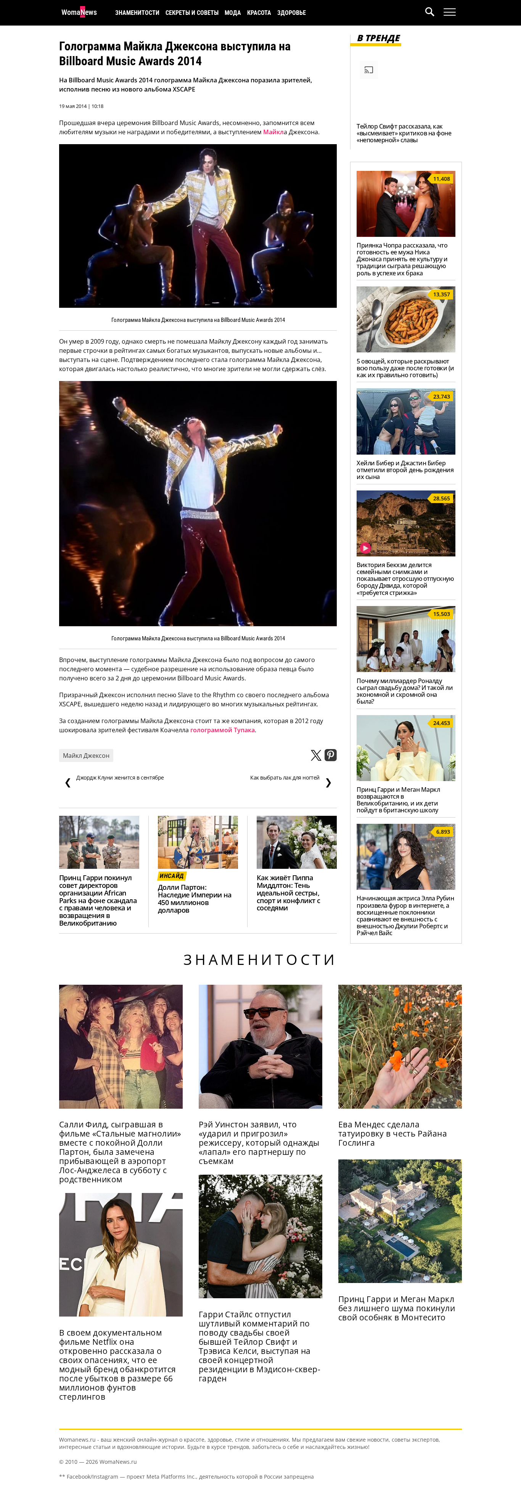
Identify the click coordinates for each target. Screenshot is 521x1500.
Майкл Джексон (86, 755)
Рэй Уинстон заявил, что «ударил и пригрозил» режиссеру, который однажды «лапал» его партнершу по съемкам (259, 1142)
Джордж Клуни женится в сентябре (114, 781)
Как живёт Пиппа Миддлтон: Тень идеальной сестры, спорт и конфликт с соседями (288, 893)
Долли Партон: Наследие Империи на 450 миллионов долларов (195, 899)
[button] (434, 12)
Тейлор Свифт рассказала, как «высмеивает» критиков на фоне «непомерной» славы (404, 133)
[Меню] (450, 12)
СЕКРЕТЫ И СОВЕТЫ (192, 12)
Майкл (273, 132)
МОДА (233, 12)
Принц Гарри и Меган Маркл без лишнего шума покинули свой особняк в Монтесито (396, 1308)
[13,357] (406, 350)
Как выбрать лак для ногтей (291, 781)
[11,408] (406, 234)
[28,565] (406, 554)
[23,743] (406, 452)
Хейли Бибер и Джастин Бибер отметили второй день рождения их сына (405, 470)
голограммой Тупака (222, 730)
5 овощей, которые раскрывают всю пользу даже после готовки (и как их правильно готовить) (405, 368)
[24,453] (406, 779)
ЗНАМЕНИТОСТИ (137, 12)
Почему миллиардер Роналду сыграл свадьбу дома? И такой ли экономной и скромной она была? (405, 691)
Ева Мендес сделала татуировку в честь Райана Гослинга (392, 1133)
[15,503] (406, 670)
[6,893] (406, 887)
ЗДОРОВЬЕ (291, 12)
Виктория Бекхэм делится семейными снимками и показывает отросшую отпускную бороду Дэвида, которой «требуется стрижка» (405, 578)
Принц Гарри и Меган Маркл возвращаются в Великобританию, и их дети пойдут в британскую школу (398, 799)
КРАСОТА (259, 12)
